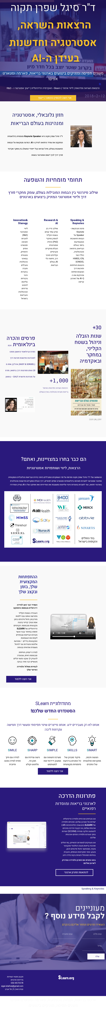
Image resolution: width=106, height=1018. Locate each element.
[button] (53, 98)
